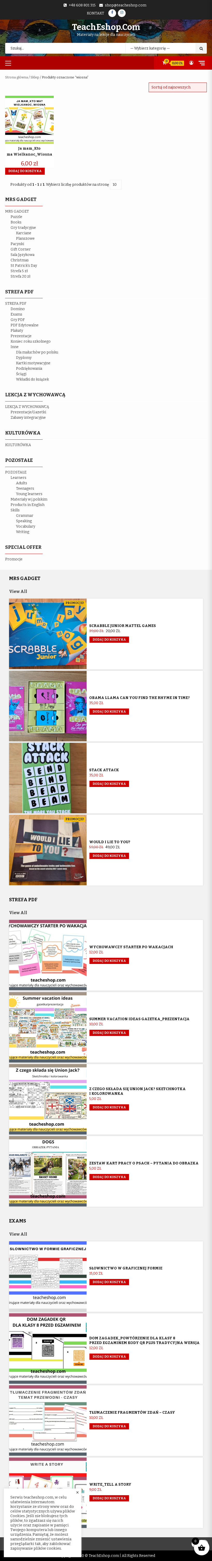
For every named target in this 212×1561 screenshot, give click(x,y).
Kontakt (95, 13)
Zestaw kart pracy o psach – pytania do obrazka (144, 1163)
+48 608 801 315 (82, 5)
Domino (18, 309)
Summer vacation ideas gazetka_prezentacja (139, 1019)
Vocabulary (25, 526)
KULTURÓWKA (18, 445)
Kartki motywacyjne (33, 363)
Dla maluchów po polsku (37, 352)
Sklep (35, 77)
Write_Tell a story (110, 1484)
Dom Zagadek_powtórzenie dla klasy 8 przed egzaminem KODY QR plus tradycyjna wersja (144, 1340)
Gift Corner (21, 249)
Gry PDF (18, 320)
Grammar (24, 515)
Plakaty (17, 330)
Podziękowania (29, 368)
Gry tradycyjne (23, 228)
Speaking (24, 521)
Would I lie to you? (109, 842)
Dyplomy (24, 358)
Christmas (20, 260)
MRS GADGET (17, 211)
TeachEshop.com (106, 27)
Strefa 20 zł (21, 276)
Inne (15, 347)
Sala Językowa (22, 255)
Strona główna (16, 77)
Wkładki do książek (32, 379)
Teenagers (25, 488)
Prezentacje (21, 336)
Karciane (23, 233)
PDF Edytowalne (25, 325)
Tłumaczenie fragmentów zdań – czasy (132, 1412)
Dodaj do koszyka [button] (25, 171)
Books (16, 222)
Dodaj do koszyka (109, 639)
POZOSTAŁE (16, 472)
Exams (16, 314)
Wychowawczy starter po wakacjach (131, 947)
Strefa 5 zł (19, 271)
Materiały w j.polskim (29, 499)
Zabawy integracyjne (28, 417)
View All (18, 591)
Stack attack (104, 770)
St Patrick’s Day (24, 265)
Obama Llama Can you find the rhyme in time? (139, 698)
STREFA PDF (15, 303)
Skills (15, 510)
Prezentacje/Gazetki (28, 412)
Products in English (27, 505)
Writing (22, 532)
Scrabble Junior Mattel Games (122, 626)
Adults (21, 483)
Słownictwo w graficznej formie (125, 1268)
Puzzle (16, 217)
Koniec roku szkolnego (31, 341)
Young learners (29, 494)
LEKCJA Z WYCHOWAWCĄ (27, 407)
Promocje (13, 559)
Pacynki (17, 244)
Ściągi (21, 374)
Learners (18, 478)
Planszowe (25, 238)
